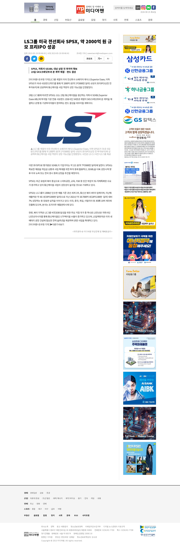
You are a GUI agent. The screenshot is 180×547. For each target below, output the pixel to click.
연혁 (52, 526)
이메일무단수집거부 (93, 526)
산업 (56, 19)
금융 (41, 493)
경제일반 (33, 493)
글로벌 (81, 19)
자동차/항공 (34, 498)
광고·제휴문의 (62, 526)
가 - (108, 58)
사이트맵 (85, 515)
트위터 (34, 59)
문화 (150, 19)
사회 (115, 19)
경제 (45, 19)
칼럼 (93, 19)
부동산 (68, 19)
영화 (38, 504)
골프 (53, 509)
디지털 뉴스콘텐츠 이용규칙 (114, 526)
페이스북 (27, 59)
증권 (48, 493)
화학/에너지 (58, 498)
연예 (126, 19)
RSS (76, 515)
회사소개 (44, 526)
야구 (46, 509)
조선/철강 (46, 498)
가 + (99, 58)
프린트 (89, 58)
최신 (31, 504)
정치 (104, 19)
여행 (59, 509)
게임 (92, 498)
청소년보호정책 (77, 526)
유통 (99, 498)
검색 (138, 7)
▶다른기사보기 (57, 224)
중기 (79, 498)
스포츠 (138, 19)
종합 (33, 509)
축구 (40, 509)
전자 (86, 498)
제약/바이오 (70, 498)
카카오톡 (41, 59)
